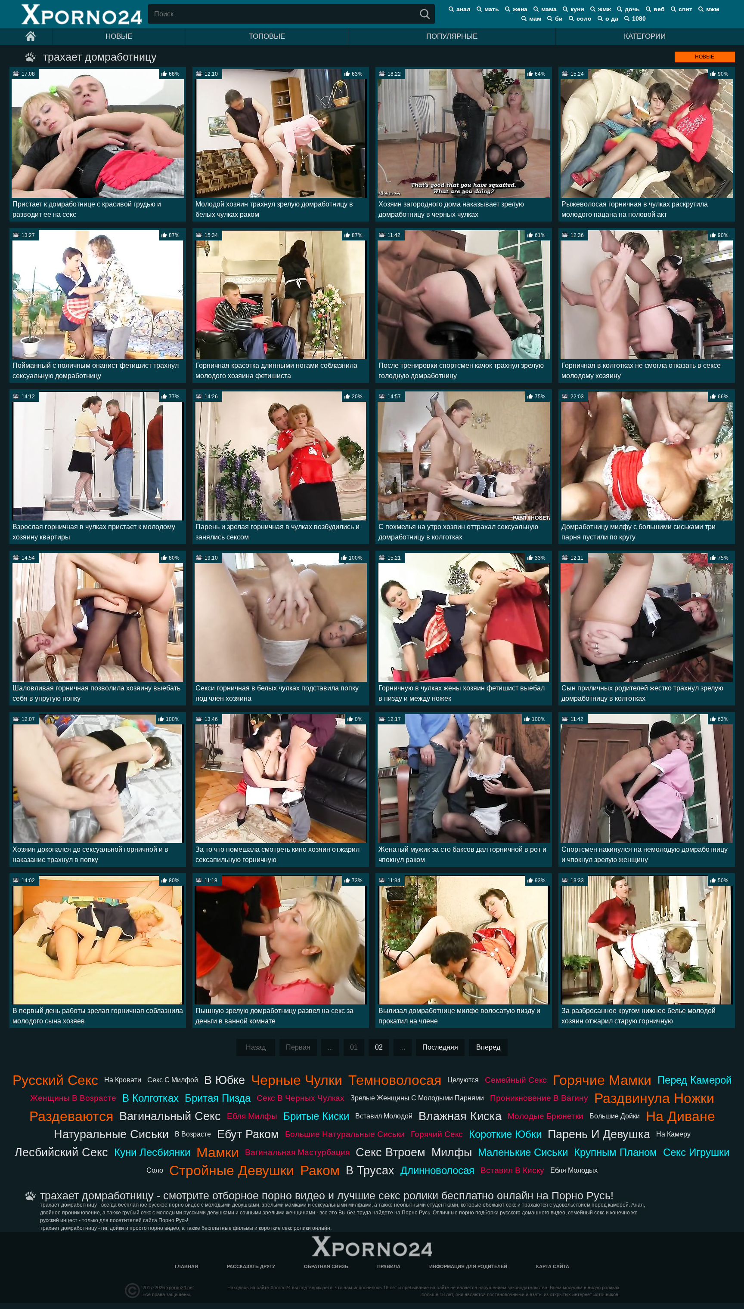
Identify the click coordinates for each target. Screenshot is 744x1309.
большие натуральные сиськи (345, 1134)
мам (535, 18)
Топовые (267, 36)
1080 (639, 18)
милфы (451, 1152)
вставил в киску (512, 1170)
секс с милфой (172, 1080)
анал (463, 9)
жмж (604, 9)
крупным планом (615, 1152)
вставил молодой (383, 1116)
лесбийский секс (61, 1152)
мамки (217, 1152)
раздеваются (71, 1116)
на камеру (673, 1134)
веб (659, 9)
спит (685, 9)
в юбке (224, 1080)
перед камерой (694, 1080)
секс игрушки (696, 1152)
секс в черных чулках (300, 1098)
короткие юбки (505, 1134)
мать (491, 9)
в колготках (150, 1098)
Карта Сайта (552, 1266)
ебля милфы (252, 1116)
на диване (680, 1116)
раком (320, 1170)
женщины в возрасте (73, 1098)
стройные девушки (231, 1170)
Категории (645, 36)
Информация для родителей (468, 1266)
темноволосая (394, 1080)
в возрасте (193, 1134)
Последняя (440, 1047)
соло (584, 18)
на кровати (122, 1080)
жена (520, 9)
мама (549, 9)
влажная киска (460, 1116)
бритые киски (316, 1116)
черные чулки (296, 1080)
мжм (712, 9)
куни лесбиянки (152, 1152)
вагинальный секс (170, 1116)
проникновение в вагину (539, 1098)
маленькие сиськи (523, 1152)
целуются (463, 1080)
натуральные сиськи (111, 1134)
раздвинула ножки (654, 1098)
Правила (388, 1266)
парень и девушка (599, 1134)
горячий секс (437, 1134)
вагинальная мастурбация (297, 1152)
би (559, 18)
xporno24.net (180, 1287)
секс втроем (390, 1152)
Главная (186, 1266)
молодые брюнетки (545, 1116)
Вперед (488, 1047)
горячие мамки (602, 1080)
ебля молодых (574, 1170)
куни (577, 9)
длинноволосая (437, 1170)
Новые (118, 36)
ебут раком (248, 1134)
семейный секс (516, 1079)
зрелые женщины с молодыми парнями (417, 1098)
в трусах (370, 1170)
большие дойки (614, 1116)
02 (379, 1047)
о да (611, 18)
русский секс (55, 1080)
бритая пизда (218, 1098)
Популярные (451, 36)
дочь (632, 9)
